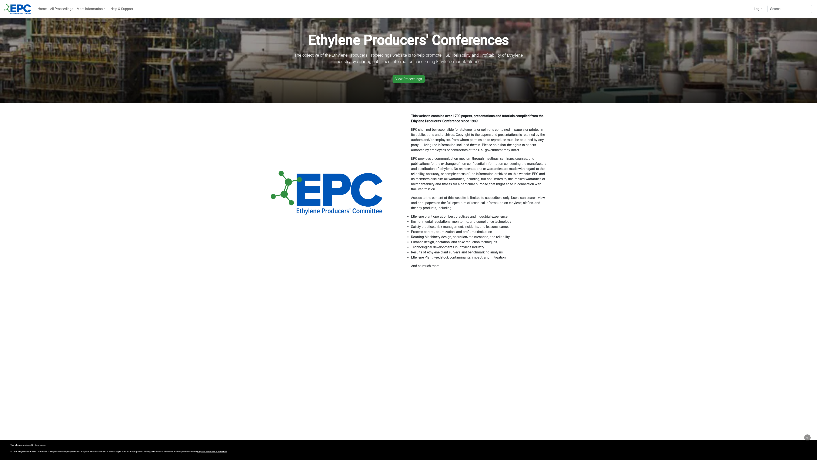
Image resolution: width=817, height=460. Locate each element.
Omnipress (40, 445)
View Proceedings (408, 79)
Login (758, 9)
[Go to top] (807, 437)
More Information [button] (90, 9)
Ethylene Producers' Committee (212, 451)
